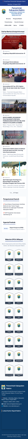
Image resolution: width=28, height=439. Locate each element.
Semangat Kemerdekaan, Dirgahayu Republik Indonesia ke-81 (14, 62)
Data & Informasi (18, 22)
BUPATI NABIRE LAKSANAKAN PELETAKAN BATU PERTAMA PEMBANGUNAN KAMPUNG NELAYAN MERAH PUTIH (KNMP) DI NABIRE (14, 120)
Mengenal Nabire (17, 18)
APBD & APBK (8, 25)
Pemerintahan (8, 22)
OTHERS (21, 25)
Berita (15, 25)
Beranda (8, 18)
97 (14, 193)
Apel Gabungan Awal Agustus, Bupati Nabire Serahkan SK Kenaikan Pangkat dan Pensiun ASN (14, 181)
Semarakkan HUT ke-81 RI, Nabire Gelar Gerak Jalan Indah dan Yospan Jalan (14, 88)
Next (16, 193)
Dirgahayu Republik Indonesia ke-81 (14, 53)
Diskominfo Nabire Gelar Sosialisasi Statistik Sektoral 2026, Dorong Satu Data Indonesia (14, 150)
